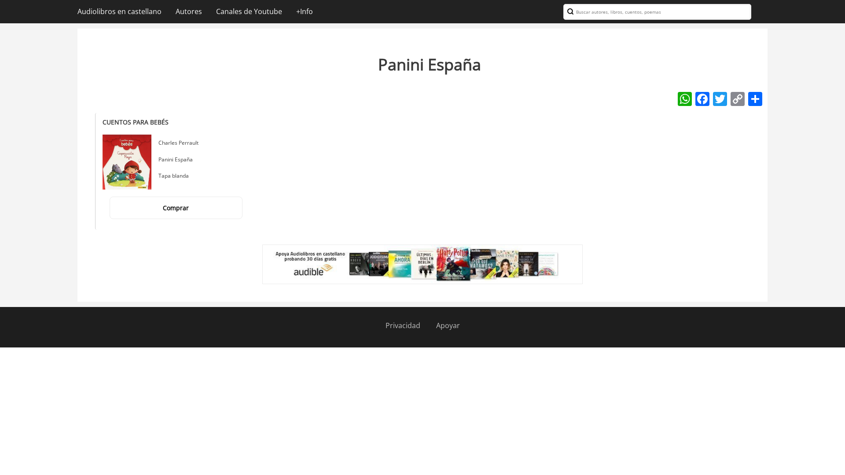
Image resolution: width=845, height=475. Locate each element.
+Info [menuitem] (304, 11)
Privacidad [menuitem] (403, 325)
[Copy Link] (737, 98)
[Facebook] (702, 98)
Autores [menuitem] (189, 11)
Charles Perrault (178, 142)
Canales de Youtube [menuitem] (249, 11)
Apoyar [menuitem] (448, 325)
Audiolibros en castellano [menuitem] (119, 11)
